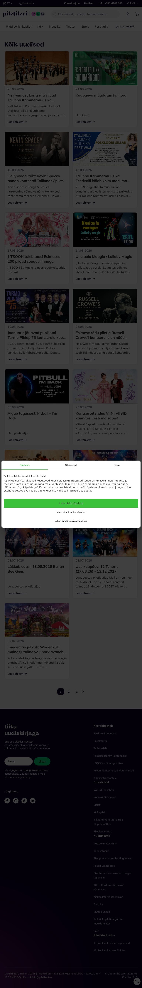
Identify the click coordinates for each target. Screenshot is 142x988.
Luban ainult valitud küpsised (71, 512)
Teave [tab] (117, 464)
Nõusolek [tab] (25, 464)
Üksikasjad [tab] (71, 464)
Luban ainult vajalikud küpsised (71, 520)
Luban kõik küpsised (71, 503)
